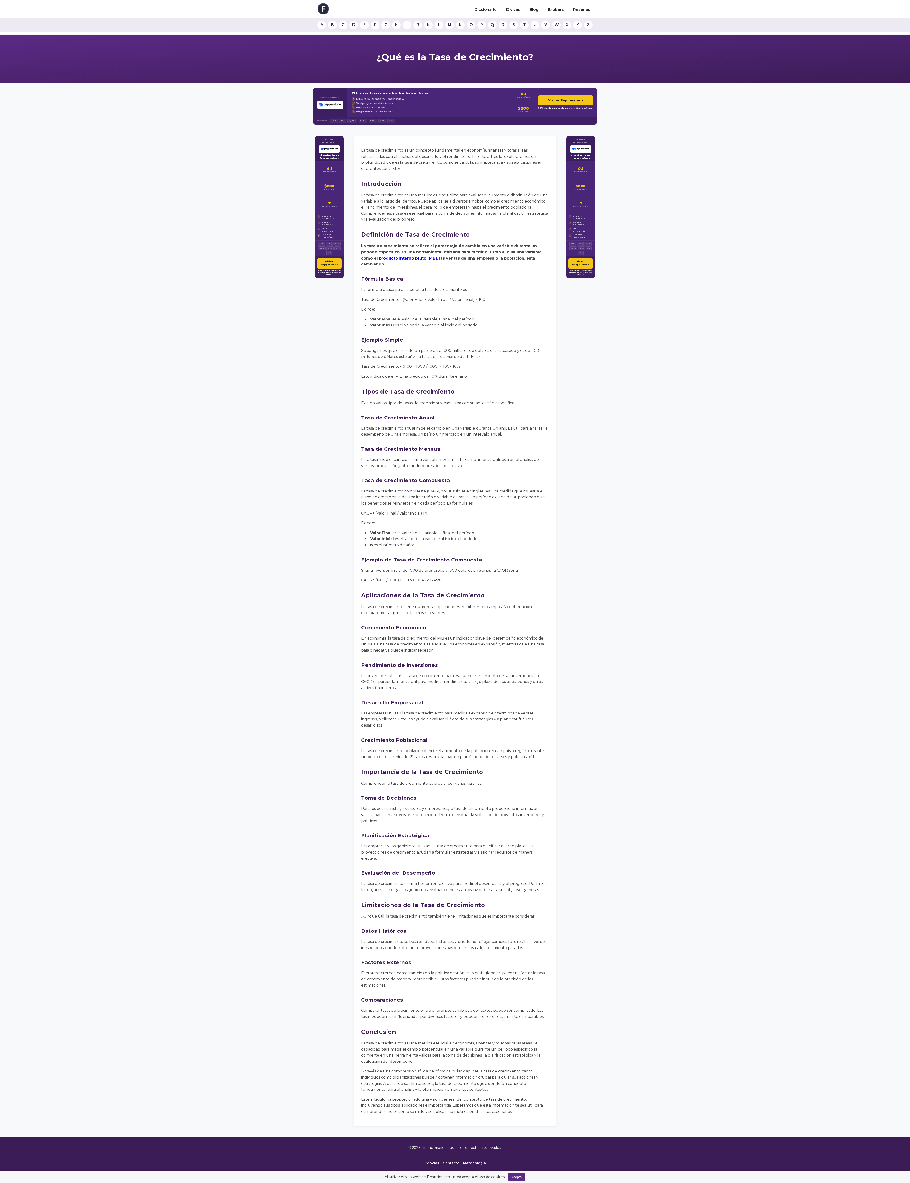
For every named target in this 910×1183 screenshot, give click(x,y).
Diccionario (485, 9)
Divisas (513, 9)
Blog (533, 9)
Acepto (516, 1177)
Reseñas (581, 9)
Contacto (451, 1163)
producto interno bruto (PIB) (408, 258)
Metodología (474, 1163)
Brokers (556, 9)
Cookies (431, 1163)
